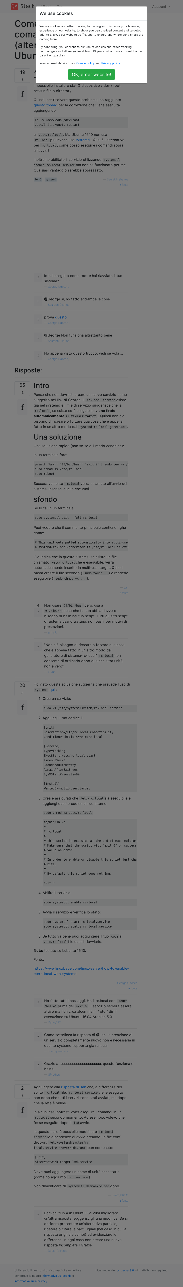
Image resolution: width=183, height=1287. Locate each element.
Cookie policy (85, 63)
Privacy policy (110, 63)
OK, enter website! (91, 74)
